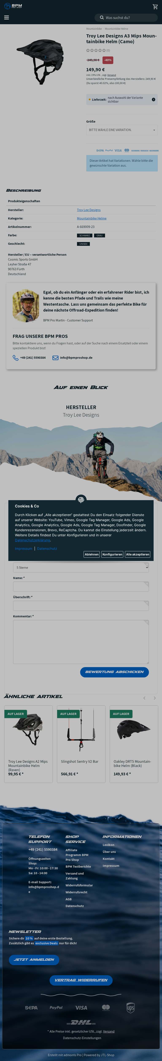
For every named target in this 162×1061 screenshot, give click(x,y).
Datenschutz (47, 548)
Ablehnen (92, 554)
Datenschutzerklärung (32, 540)
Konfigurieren (112, 554)
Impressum (23, 548)
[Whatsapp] (136, 1051)
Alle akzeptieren (137, 554)
